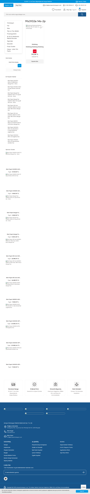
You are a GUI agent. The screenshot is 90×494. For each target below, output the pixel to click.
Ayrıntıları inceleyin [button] (7, 492)
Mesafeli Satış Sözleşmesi (39, 445)
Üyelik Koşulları (36, 455)
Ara (19, 65)
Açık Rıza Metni (64, 453)
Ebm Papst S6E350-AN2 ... (13, 299)
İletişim (6, 445)
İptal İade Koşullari (37, 450)
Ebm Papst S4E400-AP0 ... (13, 364)
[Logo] (27, 10)
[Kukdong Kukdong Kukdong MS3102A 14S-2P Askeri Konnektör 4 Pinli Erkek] (35, 33)
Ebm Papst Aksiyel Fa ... (13, 212)
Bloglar (6, 453)
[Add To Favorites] (41, 27)
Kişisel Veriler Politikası (66, 445)
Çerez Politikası (36, 453)
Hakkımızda (7, 447)
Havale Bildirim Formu (10, 455)
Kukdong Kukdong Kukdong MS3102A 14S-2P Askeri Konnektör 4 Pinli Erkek (35, 47)
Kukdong (35, 44)
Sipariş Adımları (8, 460)
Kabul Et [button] (82, 491)
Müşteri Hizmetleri (9, 450)
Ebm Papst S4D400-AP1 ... (13, 321)
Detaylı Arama (16, 70)
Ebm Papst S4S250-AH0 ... (13, 169)
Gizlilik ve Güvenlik (37, 447)
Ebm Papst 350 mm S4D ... (13, 256)
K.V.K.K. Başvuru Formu (66, 447)
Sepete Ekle (34, 61)
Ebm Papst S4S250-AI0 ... (13, 191)
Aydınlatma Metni (65, 450)
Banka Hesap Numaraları (11, 458)
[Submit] (83, 472)
